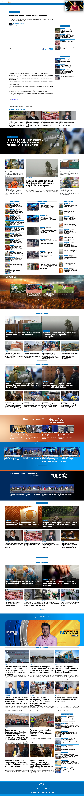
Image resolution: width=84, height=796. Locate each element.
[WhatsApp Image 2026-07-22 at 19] (7, 229)
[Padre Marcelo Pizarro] (57, 66)
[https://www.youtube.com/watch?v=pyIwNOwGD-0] (34, 429)
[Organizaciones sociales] (17, 726)
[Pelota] (7, 241)
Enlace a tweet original (13, 97)
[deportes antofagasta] (7, 217)
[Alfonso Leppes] (58, 734)
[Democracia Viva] (58, 755)
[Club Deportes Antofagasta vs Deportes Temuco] (7, 211)
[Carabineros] (61, 212)
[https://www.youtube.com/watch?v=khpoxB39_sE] (18, 488)
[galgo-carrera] (57, 30)
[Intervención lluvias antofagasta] (61, 231)
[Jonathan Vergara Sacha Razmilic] (17, 694)
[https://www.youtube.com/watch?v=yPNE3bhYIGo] (32, 452)
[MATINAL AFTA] (42, 645)
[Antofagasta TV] (2, 1)
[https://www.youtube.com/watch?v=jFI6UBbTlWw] (13, 452)
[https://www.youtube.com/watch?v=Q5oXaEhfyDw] (66, 429)
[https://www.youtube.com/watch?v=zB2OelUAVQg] (70, 452)
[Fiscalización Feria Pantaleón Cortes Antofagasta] (42, 694)
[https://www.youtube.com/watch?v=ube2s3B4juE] (18, 429)
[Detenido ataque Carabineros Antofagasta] (58, 748)
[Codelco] (61, 270)
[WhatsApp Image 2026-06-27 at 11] (7, 271)
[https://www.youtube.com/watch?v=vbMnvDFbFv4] (50, 488)
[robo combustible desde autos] (57, 71)
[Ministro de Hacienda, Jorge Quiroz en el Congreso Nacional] (70, 540)
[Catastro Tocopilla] (42, 726)
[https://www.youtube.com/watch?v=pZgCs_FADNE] (34, 488)
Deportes (13, 284)
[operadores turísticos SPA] (61, 257)
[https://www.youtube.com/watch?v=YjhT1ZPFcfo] (66, 488)
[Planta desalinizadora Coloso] (61, 244)
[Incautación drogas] (58, 726)
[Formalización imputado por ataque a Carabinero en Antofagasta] (58, 719)
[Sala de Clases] (67, 694)
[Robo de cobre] (57, 42)
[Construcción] (61, 264)
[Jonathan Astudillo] (7, 253)
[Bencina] (51, 599)
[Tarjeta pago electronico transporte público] (61, 225)
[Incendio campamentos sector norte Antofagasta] (58, 741)
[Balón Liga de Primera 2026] (7, 235)
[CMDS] (58, 763)
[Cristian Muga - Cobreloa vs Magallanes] (7, 205)
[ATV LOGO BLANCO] (41, 786)
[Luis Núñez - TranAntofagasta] (57, 60)
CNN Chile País (15, 99)
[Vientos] (42, 168)
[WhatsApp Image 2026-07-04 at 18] (7, 259)
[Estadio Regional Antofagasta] (7, 265)
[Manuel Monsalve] (57, 48)
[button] (10, 119)
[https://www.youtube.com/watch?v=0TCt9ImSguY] (51, 452)
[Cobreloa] (7, 247)
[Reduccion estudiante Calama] (57, 77)
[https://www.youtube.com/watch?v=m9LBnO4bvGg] (50, 429)
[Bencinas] (70, 599)
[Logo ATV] (9, 1)
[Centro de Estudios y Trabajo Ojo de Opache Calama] (61, 205)
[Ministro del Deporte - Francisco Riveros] (57, 36)
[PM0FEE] (7, 223)
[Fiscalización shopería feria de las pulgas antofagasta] (61, 238)
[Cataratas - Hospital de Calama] (58, 770)
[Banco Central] (33, 599)
